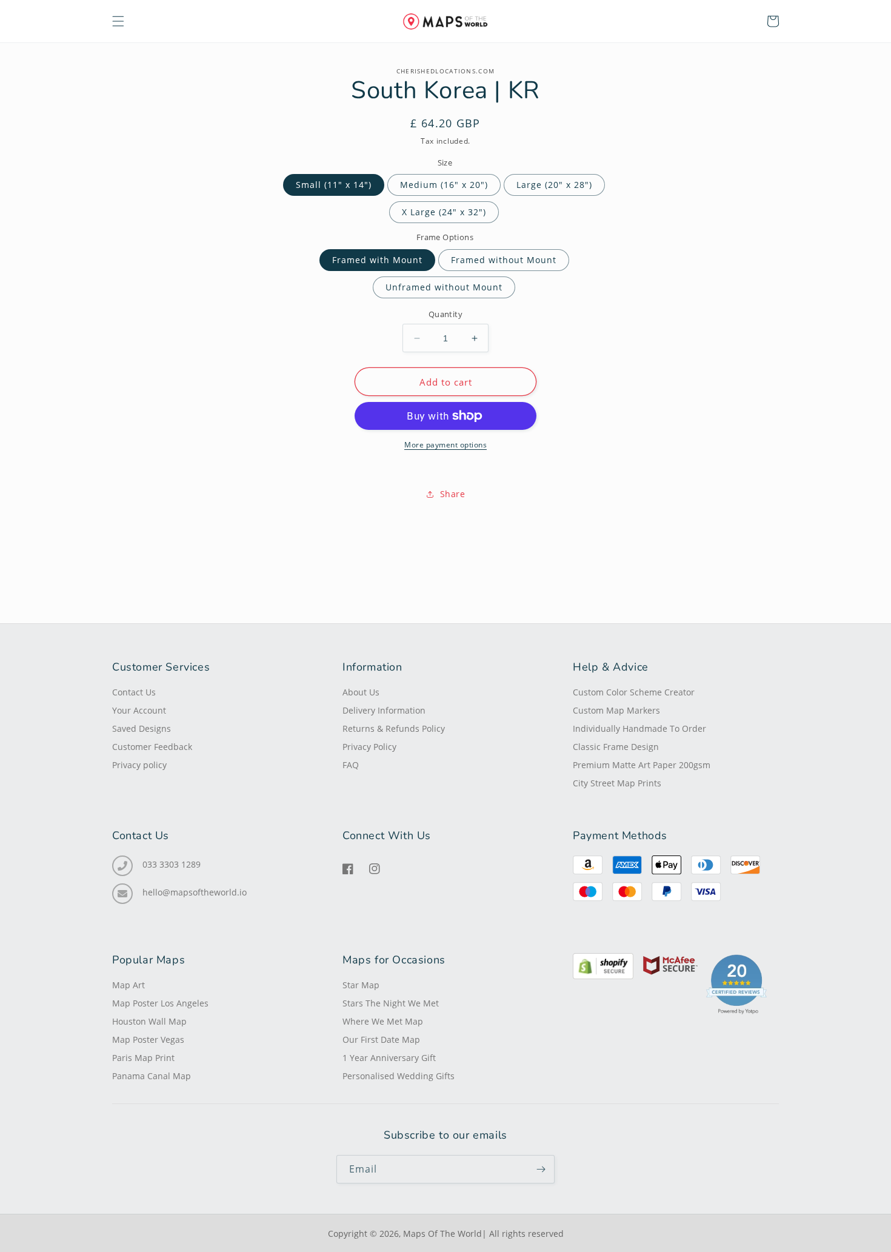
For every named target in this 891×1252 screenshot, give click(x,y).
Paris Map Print (143, 1058)
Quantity (445, 314)
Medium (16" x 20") (444, 184)
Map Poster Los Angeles (160, 1003)
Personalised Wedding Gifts (398, 1076)
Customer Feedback (152, 746)
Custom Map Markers (616, 710)
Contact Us (134, 692)
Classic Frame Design (616, 746)
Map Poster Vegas (148, 1039)
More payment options (445, 445)
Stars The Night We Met (390, 1003)
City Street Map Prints (617, 783)
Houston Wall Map (149, 1021)
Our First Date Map (381, 1039)
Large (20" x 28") (554, 184)
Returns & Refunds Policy (393, 728)
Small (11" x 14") (334, 184)
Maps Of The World (442, 1233)
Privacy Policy (369, 746)
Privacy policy (139, 765)
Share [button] (453, 494)
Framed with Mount (377, 260)
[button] (118, 21)
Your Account (139, 710)
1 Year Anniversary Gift (389, 1058)
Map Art (128, 985)
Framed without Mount (503, 260)
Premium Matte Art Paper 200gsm (641, 765)
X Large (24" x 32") (444, 212)
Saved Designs (141, 728)
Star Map (360, 985)
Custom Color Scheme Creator (634, 692)
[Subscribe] (540, 1169)
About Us (360, 692)
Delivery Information (383, 710)
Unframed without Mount (443, 287)
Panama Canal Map (151, 1076)
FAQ (350, 765)
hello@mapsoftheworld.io (194, 892)
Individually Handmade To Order (639, 728)
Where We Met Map (382, 1021)
